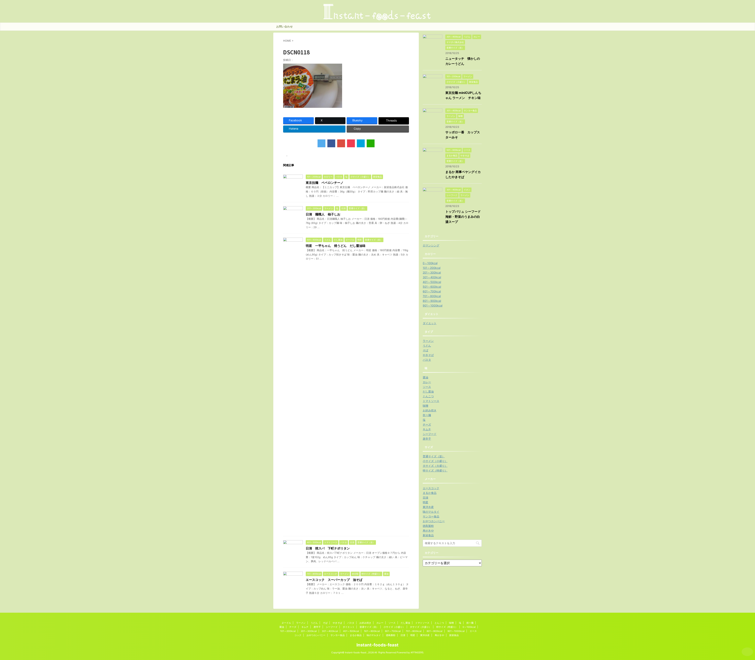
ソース (427, 386)
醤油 (425, 377)
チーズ (427, 424)
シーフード (429, 434)
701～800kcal (432, 296)
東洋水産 (428, 507)
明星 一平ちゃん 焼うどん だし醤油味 (336, 246)
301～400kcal (432, 277)
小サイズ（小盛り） (435, 461)
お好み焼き (429, 410)
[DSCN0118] (361, 143)
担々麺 (427, 415)
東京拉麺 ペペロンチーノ (324, 183)
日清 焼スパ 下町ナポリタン (328, 548)
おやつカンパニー (434, 521)
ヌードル (286, 622)
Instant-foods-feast (377, 644)
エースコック (431, 488)
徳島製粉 (428, 525)
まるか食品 (429, 492)
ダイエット (429, 323)
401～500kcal (432, 282)
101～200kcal (431, 267)
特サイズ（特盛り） (435, 470)
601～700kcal (432, 291)
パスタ (427, 359)
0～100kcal (430, 263)
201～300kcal (432, 272)
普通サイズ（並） (434, 456)
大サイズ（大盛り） (435, 465)
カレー (427, 382)
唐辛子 (427, 438)
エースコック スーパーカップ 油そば (334, 580)
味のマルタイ (431, 511)
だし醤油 (428, 391)
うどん (427, 345)
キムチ (427, 429)
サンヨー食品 (431, 516)
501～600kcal (432, 286)
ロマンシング (431, 245)
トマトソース (431, 401)
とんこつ (428, 396)
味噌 (425, 405)
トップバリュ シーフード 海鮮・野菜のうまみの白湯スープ (464, 217)
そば (425, 350)
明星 (425, 502)
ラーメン (428, 340)
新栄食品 (428, 535)
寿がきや (428, 530)
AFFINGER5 (417, 652)
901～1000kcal (432, 305)
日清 (425, 497)
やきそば (428, 355)
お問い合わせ (284, 26)
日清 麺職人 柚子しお (323, 214)
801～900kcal (432, 300)
